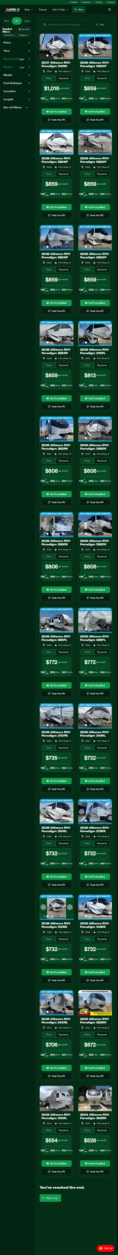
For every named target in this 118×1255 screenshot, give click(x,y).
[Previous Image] (43, 46)
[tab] (49, 78)
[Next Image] (70, 46)
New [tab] (6, 21)
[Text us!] (106, 1249)
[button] (42, 46)
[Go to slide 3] (56, 55)
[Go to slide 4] (61, 55)
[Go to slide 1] (47, 55)
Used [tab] (26, 21)
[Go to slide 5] (66, 55)
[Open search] (109, 9)
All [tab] (16, 21)
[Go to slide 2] (52, 55)
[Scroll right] (70, 71)
